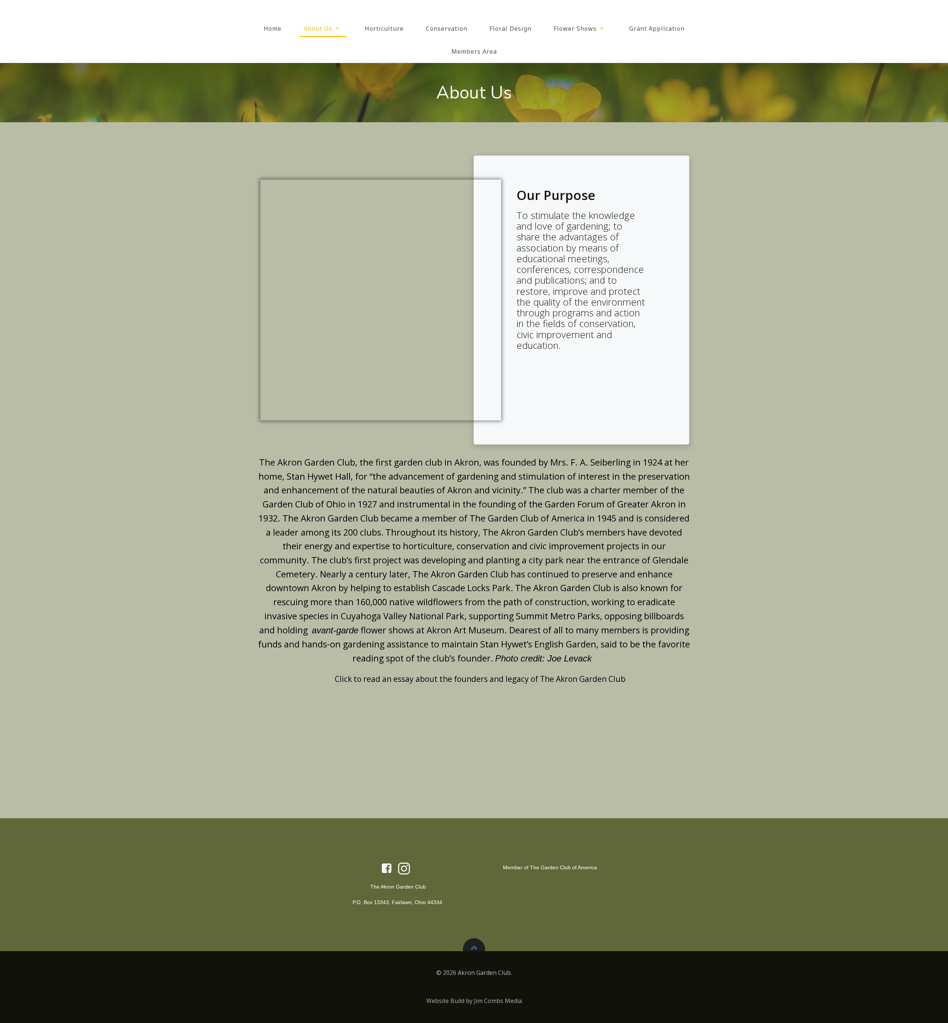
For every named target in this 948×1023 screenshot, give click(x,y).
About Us (318, 28)
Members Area (474, 51)
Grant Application (657, 28)
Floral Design (510, 28)
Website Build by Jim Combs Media (474, 1001)
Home (272, 28)
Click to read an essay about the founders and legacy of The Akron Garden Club (479, 679)
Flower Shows (575, 28)
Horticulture (384, 28)
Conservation (446, 28)
